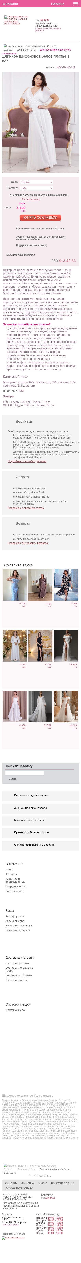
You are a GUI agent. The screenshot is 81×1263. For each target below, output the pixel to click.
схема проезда (43, 28)
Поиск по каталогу (19, 766)
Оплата (42, 1183)
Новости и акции (62, 1183)
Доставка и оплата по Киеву (19, 969)
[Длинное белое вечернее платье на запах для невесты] (15, 646)
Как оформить (15, 916)
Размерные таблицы (19, 925)
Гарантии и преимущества (15, 880)
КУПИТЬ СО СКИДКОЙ (40, 217)
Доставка (27, 1183)
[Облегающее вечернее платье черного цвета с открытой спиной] (40, 646)
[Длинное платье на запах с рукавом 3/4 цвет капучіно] (40, 585)
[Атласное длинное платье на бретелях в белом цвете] (15, 706)
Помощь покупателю (19, 1187)
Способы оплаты (16, 980)
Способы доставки (17, 963)
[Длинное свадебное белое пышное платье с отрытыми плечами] (66, 706)
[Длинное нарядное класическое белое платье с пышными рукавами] (40, 706)
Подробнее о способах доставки (27, 461)
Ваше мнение (14, 890)
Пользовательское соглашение (20, 1203)
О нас (9, 869)
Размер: (12, 187)
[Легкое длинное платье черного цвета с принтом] (66, 585)
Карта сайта (10, 1208)
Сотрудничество (16, 886)
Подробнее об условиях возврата (28, 543)
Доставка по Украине (19, 975)
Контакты (11, 874)
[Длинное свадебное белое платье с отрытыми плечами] (66, 646)
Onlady (23, 1195)
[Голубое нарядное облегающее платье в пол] (15, 585)
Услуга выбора (15, 920)
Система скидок (16, 1009)
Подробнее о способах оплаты (26, 507)
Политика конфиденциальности (21, 1205)
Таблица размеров (31, 199)
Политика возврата (18, 930)
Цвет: (14, 181)
